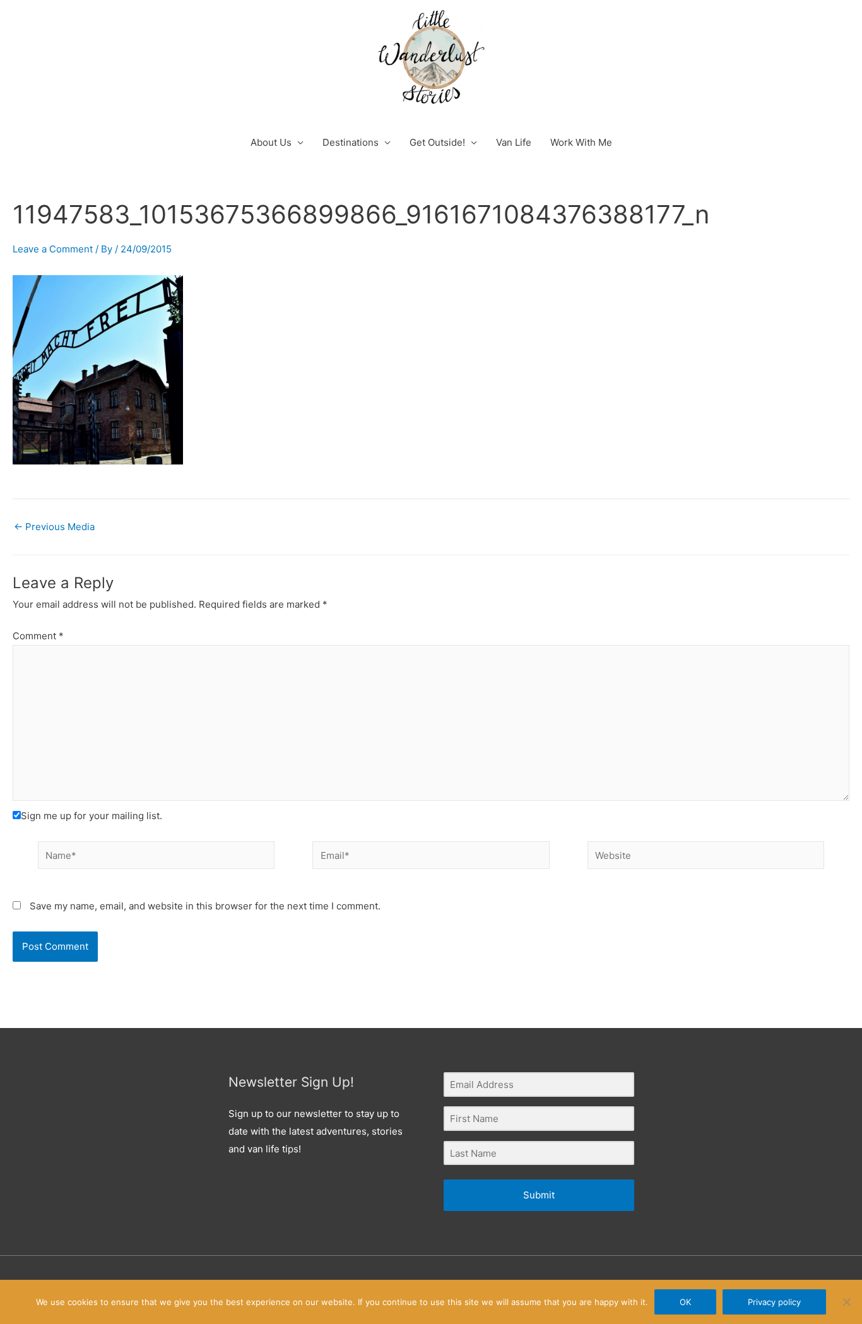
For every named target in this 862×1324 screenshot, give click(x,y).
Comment (38, 636)
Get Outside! (437, 142)
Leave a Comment (53, 249)
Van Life (513, 142)
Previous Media (54, 526)
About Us (271, 142)
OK (685, 1302)
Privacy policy (774, 1302)
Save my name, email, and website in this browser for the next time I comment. (205, 906)
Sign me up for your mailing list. (91, 816)
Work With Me (581, 142)
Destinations (350, 142)
